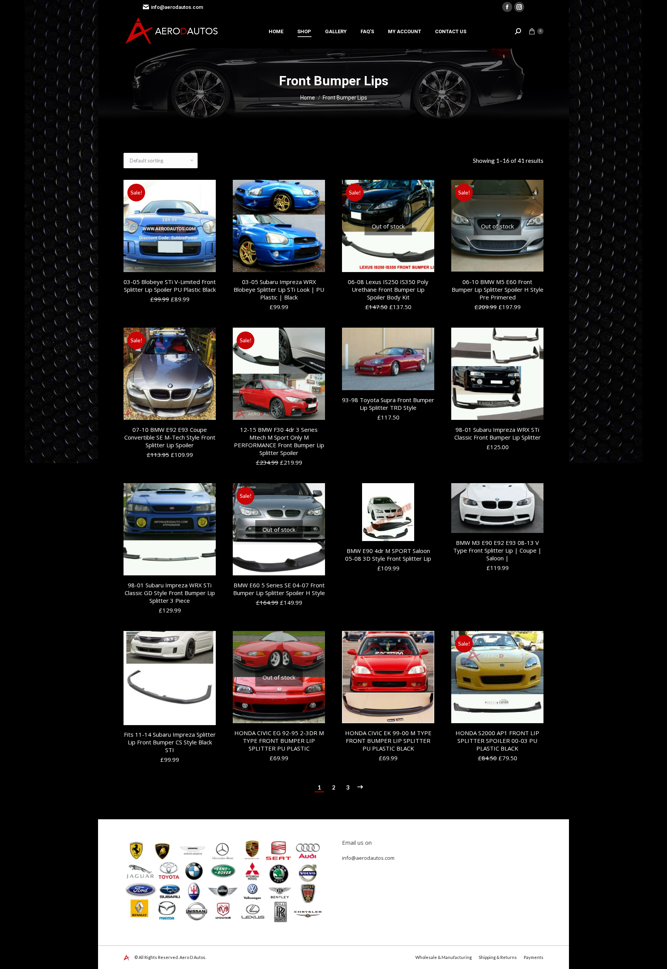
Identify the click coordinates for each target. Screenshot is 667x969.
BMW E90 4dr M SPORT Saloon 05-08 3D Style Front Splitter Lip (388, 554)
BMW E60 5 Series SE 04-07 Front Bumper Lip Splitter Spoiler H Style (279, 589)
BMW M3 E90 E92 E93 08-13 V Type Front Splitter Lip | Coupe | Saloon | (497, 550)
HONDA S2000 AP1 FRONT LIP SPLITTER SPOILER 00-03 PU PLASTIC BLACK (497, 740)
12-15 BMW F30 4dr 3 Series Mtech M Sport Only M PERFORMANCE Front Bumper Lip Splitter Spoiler (279, 441)
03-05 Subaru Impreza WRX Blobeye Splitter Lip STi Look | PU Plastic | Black (279, 289)
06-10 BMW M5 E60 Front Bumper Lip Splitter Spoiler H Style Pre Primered (497, 289)
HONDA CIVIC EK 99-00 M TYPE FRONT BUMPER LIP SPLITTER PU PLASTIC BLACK (388, 740)
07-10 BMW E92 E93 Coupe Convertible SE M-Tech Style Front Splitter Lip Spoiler (169, 437)
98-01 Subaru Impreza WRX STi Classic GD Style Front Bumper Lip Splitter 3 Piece (170, 592)
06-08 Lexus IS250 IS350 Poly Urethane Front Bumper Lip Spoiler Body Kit (388, 289)
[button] (206, 262)
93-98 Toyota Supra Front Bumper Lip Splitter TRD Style (388, 403)
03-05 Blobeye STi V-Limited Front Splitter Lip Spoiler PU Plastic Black (170, 285)
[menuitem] (276, 31)
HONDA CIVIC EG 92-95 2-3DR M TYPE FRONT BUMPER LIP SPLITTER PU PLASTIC (279, 740)
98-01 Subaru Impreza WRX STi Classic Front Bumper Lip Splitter (497, 433)
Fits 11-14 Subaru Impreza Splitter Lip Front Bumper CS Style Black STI (170, 742)
